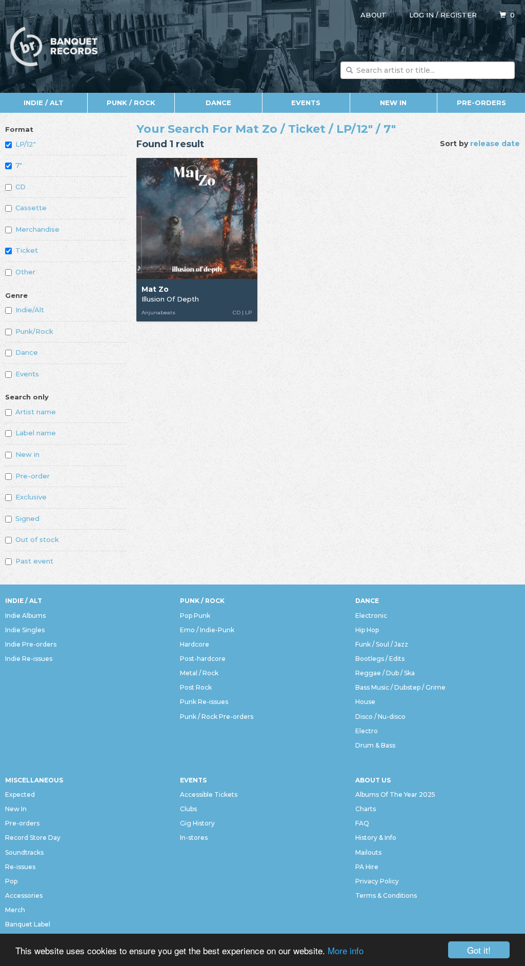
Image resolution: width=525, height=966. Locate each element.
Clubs (188, 809)
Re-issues (20, 867)
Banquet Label (27, 924)
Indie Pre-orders (30, 644)
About (373, 15)
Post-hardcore (203, 658)
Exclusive (31, 497)
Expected (20, 794)
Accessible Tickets (208, 794)
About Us (373, 780)
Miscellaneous (34, 780)
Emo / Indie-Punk (207, 630)
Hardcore (194, 644)
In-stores (194, 837)
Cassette (31, 208)
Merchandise (37, 229)
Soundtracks (24, 852)
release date (495, 143)
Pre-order (32, 476)
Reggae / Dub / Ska (385, 673)
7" (18, 165)
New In (393, 102)
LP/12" (25, 144)
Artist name (35, 412)
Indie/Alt (29, 310)
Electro (366, 731)
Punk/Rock (34, 331)
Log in (421, 15)
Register (458, 15)
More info (346, 950)
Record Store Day (32, 837)
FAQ (362, 823)
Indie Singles (25, 630)
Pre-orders (481, 102)
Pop (11, 881)
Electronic (371, 615)
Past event (34, 561)
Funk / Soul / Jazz (381, 644)
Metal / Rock (199, 673)
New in (27, 454)
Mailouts (368, 852)
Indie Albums (25, 615)
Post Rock (196, 687)
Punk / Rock (131, 102)
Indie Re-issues (28, 658)
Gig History (197, 823)
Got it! (479, 949)
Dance (218, 102)
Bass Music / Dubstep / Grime (400, 687)
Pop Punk (195, 615)
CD (20, 187)
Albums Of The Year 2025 (395, 794)
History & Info (375, 837)
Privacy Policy (377, 881)
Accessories (24, 895)
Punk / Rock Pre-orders (216, 716)
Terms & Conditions (386, 895)
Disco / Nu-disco (380, 716)
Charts (365, 809)
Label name (35, 433)
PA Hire (366, 867)
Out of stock (37, 539)
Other (25, 272)
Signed (27, 518)
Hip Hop (367, 630)
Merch (15, 910)
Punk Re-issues (204, 702)
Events (305, 102)
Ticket (26, 250)
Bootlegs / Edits (380, 658)
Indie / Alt (44, 102)
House (365, 702)
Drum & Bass (375, 745)
